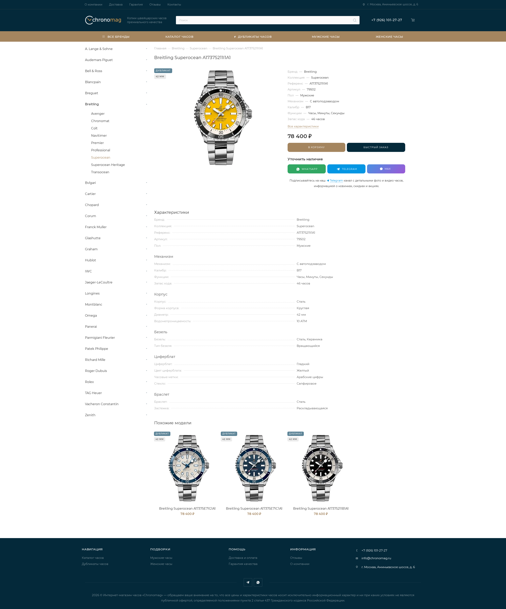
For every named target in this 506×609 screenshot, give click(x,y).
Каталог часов (93, 558)
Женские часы (161, 564)
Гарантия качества (243, 564)
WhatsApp (258, 582)
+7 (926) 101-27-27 (386, 20)
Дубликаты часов (95, 564)
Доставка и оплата (243, 558)
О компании (299, 564)
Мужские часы (161, 558)
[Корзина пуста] (413, 20)
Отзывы (296, 558)
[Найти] (355, 20)
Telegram (336, 180)
